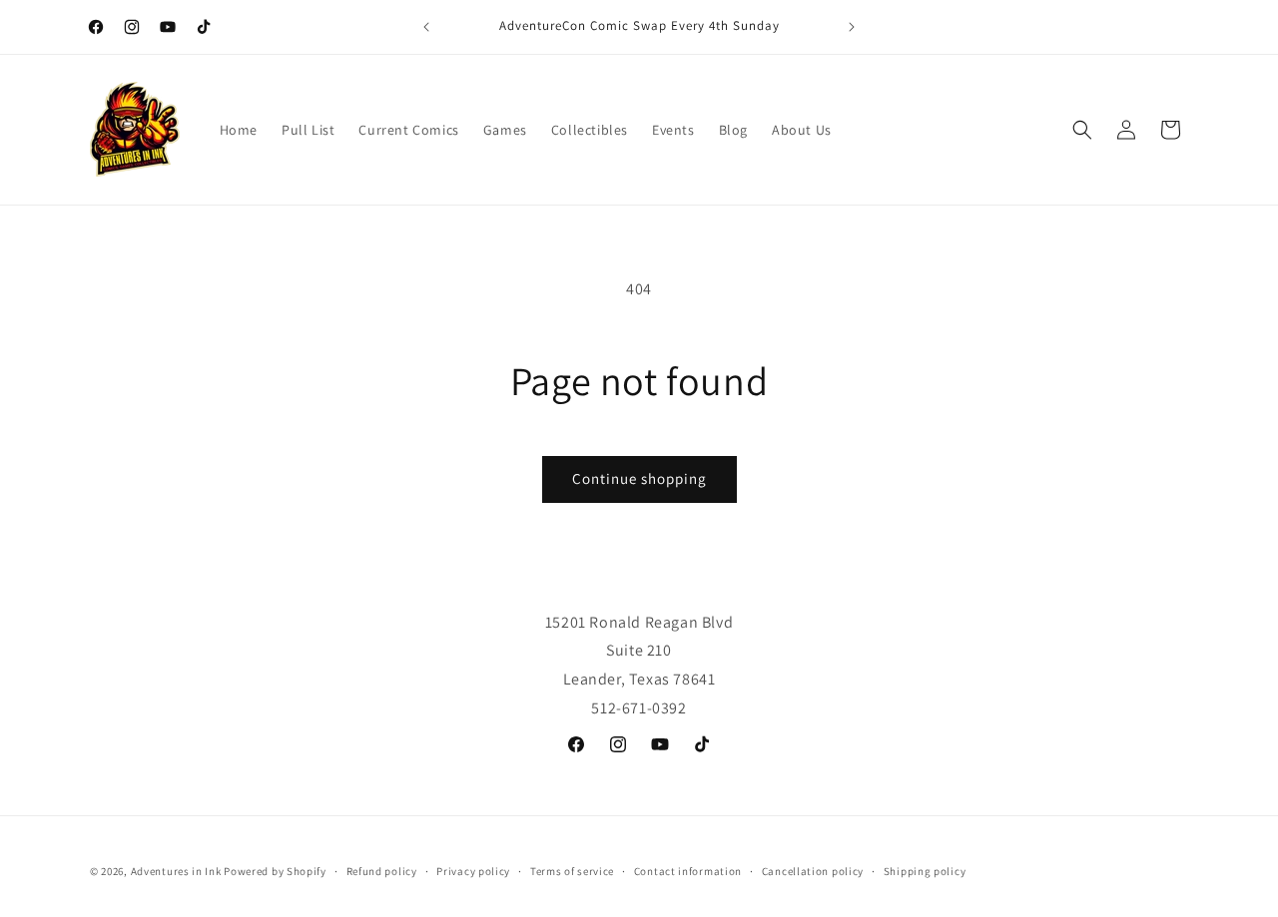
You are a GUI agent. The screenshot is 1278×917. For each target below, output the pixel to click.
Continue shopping (639, 478)
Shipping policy (925, 871)
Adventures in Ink (176, 871)
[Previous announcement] (426, 27)
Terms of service (572, 871)
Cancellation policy (813, 871)
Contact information (688, 871)
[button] (1082, 130)
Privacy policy (473, 871)
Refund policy (381, 871)
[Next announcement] (852, 27)
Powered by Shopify (275, 871)
